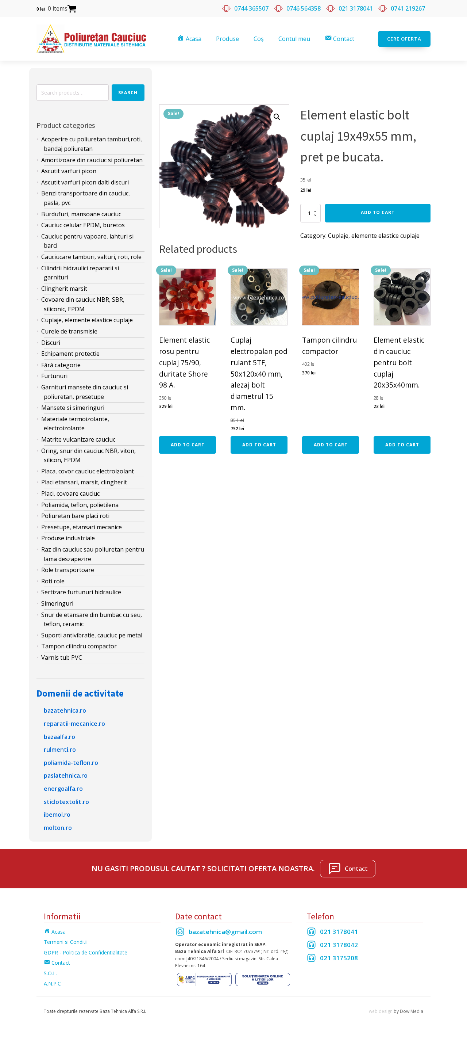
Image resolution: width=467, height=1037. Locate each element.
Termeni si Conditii (66, 941)
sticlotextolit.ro (66, 802)
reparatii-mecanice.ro (74, 724)
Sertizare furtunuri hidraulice (81, 592)
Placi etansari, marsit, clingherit (84, 482)
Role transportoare (67, 570)
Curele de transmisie (69, 331)
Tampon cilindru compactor (79, 646)
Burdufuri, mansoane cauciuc (81, 214)
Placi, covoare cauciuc (70, 493)
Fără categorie (61, 365)
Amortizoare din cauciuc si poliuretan (92, 160)
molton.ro (58, 828)
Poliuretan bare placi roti (75, 516)
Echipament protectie (70, 354)
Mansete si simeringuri (72, 408)
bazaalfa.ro (59, 737)
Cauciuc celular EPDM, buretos (83, 225)
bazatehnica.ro (65, 710)
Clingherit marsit (64, 289)
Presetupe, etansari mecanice (81, 527)
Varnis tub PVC (61, 657)
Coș (259, 39)
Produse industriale (68, 538)
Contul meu (294, 39)
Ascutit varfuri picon (68, 171)
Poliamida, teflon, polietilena (80, 505)
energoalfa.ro (63, 789)
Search (128, 92)
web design (381, 1011)
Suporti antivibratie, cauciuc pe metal (91, 635)
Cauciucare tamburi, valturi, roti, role (91, 257)
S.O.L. (50, 973)
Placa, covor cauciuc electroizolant (87, 471)
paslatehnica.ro (66, 775)
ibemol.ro (57, 815)
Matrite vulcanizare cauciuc (78, 439)
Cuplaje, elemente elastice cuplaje (87, 320)
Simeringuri (57, 603)
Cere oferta (404, 38)
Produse (227, 39)
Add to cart (378, 212)
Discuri (50, 343)
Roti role (53, 581)
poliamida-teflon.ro (71, 763)
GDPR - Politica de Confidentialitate (85, 952)
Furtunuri (54, 376)
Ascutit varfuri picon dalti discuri (85, 182)
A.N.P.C (52, 983)
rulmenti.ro (60, 750)
